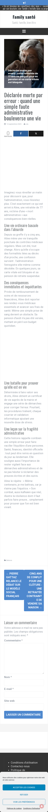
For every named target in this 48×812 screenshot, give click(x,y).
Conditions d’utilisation (31, 808)
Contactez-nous (20, 766)
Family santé (24, 17)
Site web (9, 700)
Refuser (24, 795)
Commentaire (13, 640)
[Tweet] (36, 133)
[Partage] (20, 133)
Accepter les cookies (24, 787)
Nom (8, 677)
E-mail (9, 689)
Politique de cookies (14, 808)
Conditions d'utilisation (24, 762)
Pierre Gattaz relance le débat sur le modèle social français (13, 585)
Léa (26, 124)
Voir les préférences (24, 802)
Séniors (9, 560)
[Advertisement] (24, 164)
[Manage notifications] (42, 806)
